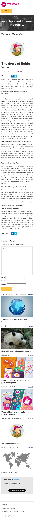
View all (30, 294)
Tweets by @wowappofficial (12, 483)
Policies (4, 504)
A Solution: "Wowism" (9, 294)
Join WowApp (7, 11)
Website (3, 284)
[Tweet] (15, 76)
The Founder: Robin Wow (10, 71)
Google (14, 516)
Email (3, 281)
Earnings (5, 355)
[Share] (12, 76)
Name (3, 277)
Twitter (9, 516)
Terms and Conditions (9, 508)
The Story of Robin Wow (10, 444)
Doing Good (6, 326)
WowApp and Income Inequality (17, 23)
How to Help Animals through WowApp (16, 351)
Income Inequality (8, 387)
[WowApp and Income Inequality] (10, 4)
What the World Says (9, 448)
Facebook (4, 516)
